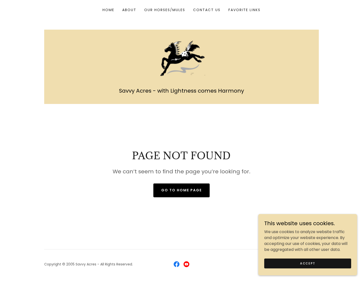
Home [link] (108, 9)
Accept (307, 263)
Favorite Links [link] (244, 9)
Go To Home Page (181, 190)
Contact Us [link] (207, 9)
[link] (181, 57)
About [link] (129, 9)
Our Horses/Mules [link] (164, 9)
